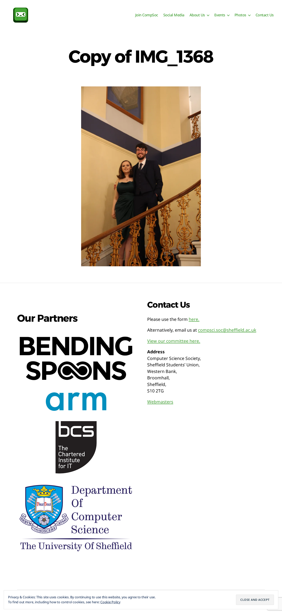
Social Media (173, 15)
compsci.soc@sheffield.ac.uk (227, 330)
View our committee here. (173, 341)
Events (219, 15)
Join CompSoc (146, 15)
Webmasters (160, 402)
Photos (240, 15)
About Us (197, 15)
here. (194, 319)
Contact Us (265, 15)
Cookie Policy (110, 602)
